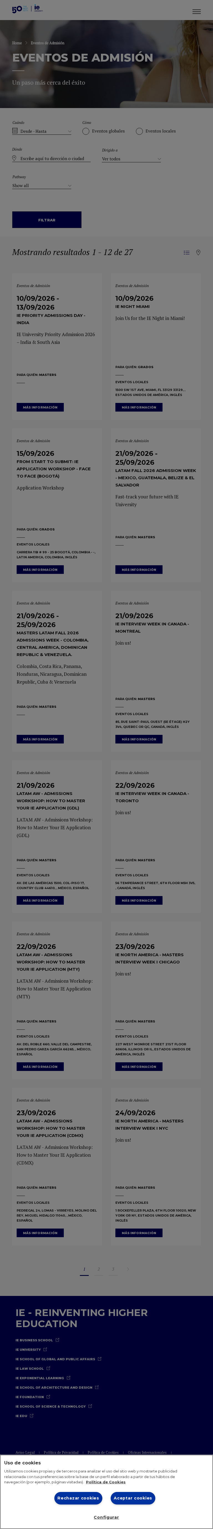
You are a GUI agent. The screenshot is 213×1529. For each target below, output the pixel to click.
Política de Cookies (106, 1482)
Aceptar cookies (133, 1498)
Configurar (106, 1517)
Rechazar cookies (78, 1498)
